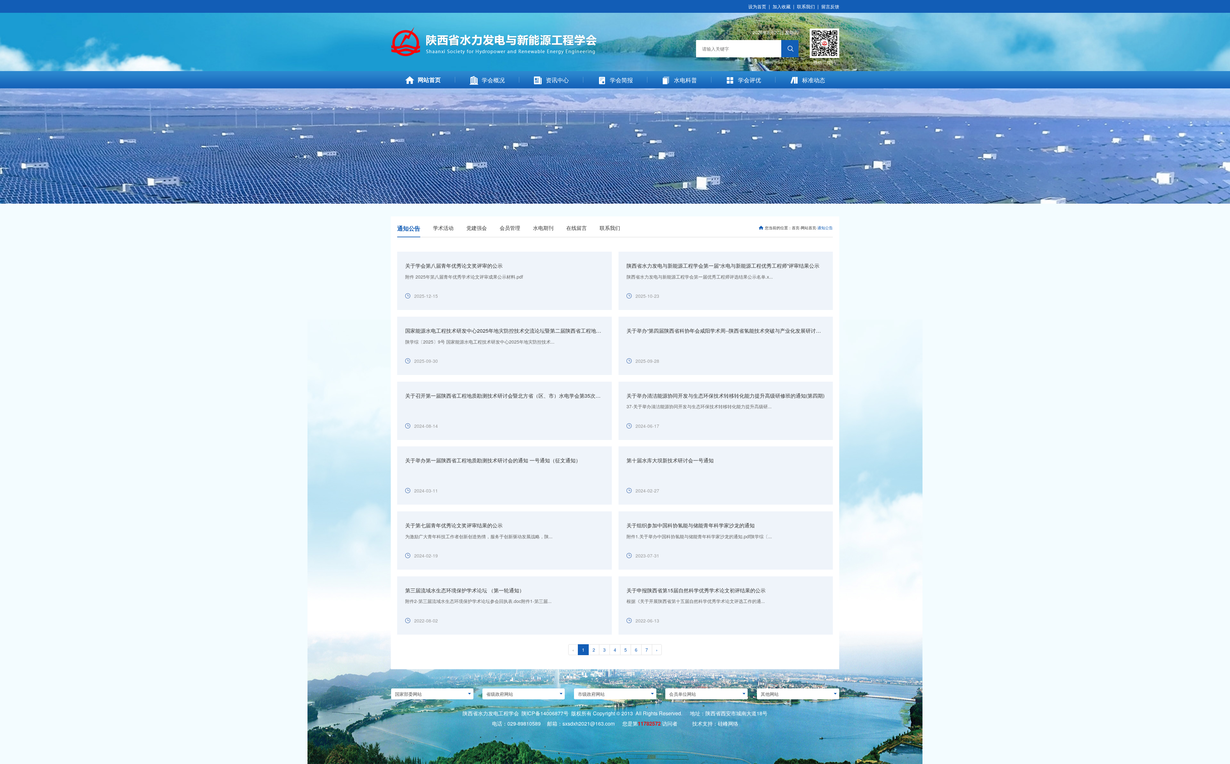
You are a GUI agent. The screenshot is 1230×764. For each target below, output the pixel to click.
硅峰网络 (728, 723)
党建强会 (476, 228)
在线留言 (576, 228)
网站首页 (429, 80)
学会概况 (493, 80)
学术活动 (443, 228)
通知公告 (408, 228)
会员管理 (510, 228)
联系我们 (806, 6)
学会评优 (749, 80)
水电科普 (685, 80)
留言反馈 (830, 6)
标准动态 (813, 80)
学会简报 (621, 80)
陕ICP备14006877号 (545, 713)
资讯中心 (557, 80)
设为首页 (757, 6)
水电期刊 (543, 228)
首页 (796, 227)
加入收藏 (782, 6)
